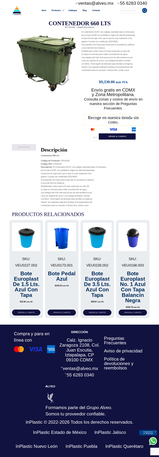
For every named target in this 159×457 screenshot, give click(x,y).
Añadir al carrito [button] (26, 312)
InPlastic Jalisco (110, 432)
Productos (56, 10)
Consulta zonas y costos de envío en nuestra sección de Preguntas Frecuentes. (113, 103)
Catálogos (72, 10)
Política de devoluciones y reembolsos (118, 363)
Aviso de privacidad (123, 350)
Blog (85, 10)
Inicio (44, 10)
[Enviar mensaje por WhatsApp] (153, 441)
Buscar (144, 10)
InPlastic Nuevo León (37, 446)
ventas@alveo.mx (96, 3)
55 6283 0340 (133, 3)
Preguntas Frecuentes (115, 340)
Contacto (96, 10)
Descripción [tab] (24, 147)
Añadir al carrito (117, 136)
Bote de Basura (89, 27)
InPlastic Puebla (81, 446)
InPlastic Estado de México (59, 432)
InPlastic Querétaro (124, 446)
